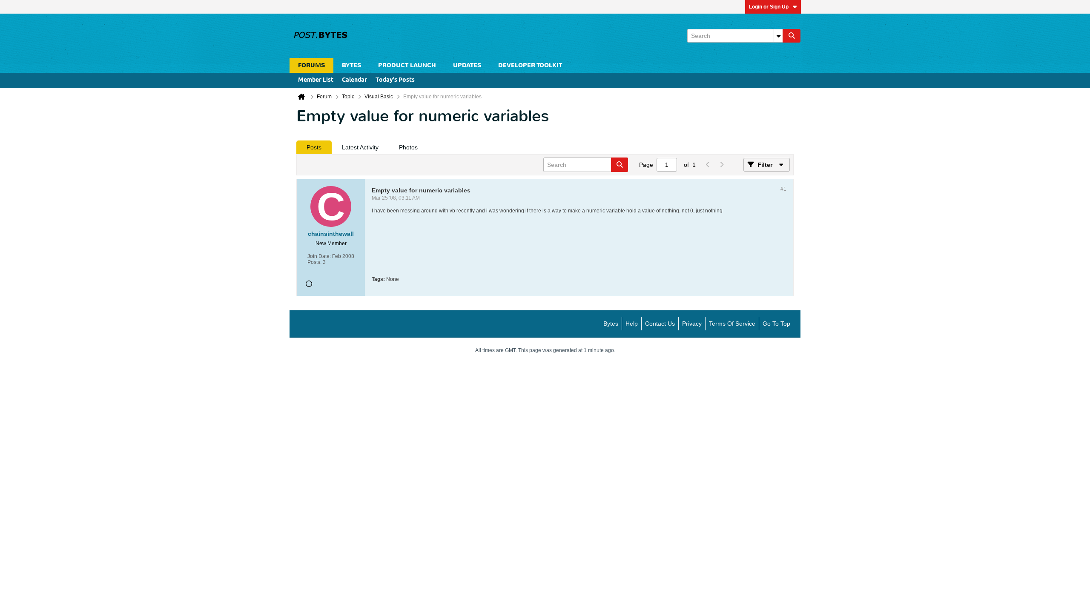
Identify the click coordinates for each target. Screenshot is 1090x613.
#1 (783, 189)
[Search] (791, 36)
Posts (314, 147)
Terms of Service (732, 323)
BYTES (351, 65)
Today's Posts (395, 80)
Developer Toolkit (530, 65)
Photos (408, 147)
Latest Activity (360, 147)
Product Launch (407, 65)
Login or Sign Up (769, 7)
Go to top (776, 323)
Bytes (610, 323)
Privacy (692, 323)
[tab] (314, 147)
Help (631, 323)
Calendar (354, 80)
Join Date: (319, 256)
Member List (315, 80)
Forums (311, 65)
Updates (467, 65)
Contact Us (660, 323)
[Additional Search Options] (778, 36)
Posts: (314, 262)
